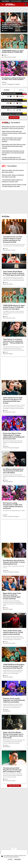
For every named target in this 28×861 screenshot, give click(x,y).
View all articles (14, 785)
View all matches (14, 117)
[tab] (7, 90)
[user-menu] (26, 4)
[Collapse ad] (14, 849)
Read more (17, 859)
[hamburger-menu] (2, 4)
